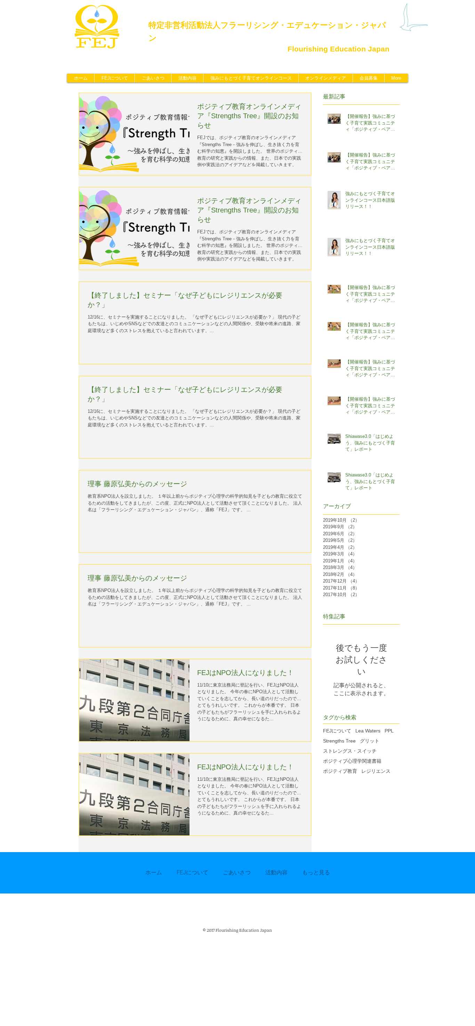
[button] (187, 78)
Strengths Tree (339, 741)
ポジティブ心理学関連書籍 (352, 761)
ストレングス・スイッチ (350, 751)
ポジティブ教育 (340, 771)
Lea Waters (367, 731)
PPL (389, 731)
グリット (369, 741)
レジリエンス (376, 771)
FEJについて (337, 731)
